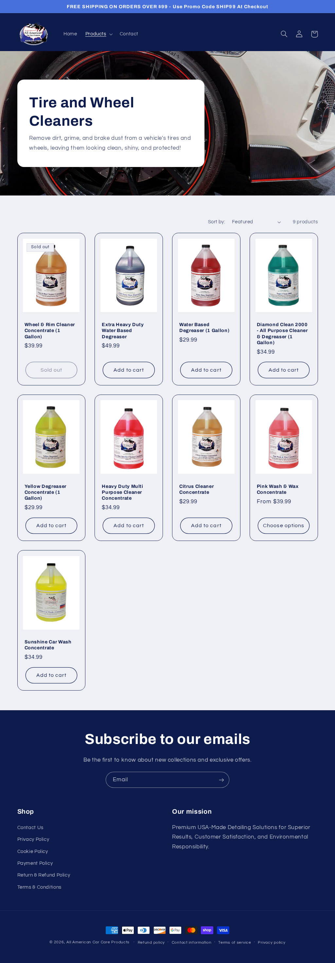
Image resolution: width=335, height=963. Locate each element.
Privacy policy (271, 942)
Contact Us (30, 827)
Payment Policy (35, 863)
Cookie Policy (32, 851)
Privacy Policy (33, 839)
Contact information (192, 942)
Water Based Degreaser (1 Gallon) (204, 327)
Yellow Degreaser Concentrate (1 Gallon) (46, 492)
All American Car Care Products (98, 942)
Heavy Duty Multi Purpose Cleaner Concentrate (122, 492)
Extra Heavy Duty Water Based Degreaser (123, 330)
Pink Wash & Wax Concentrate (278, 489)
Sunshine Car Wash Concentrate (48, 644)
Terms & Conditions (39, 887)
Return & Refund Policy (43, 875)
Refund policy (151, 942)
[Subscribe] (221, 780)
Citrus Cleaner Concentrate (196, 489)
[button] (98, 34)
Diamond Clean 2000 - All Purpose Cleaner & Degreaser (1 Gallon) (282, 333)
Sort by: (216, 221)
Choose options (283, 525)
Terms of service (234, 942)
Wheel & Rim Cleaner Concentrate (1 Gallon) (50, 330)
